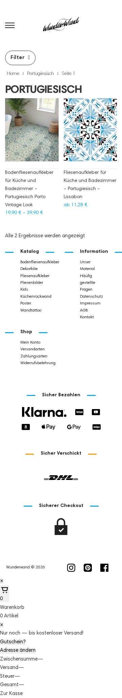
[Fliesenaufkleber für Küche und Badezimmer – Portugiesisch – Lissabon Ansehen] (90, 133)
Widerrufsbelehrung (38, 363)
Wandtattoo (30, 310)
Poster (25, 303)
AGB (84, 310)
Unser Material (87, 265)
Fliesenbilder (31, 283)
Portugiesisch (40, 74)
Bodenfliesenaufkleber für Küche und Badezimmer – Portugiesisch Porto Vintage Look (29, 188)
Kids (24, 290)
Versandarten (32, 349)
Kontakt (87, 317)
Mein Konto (30, 343)
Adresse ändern (18, 650)
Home (13, 74)
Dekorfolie (29, 269)
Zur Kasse (11, 693)
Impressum (90, 303)
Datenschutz (91, 297)
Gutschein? (13, 642)
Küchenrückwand (36, 297)
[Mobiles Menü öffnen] (10, 25)
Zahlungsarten (33, 356)
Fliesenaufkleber (34, 276)
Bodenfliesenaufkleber (38, 262)
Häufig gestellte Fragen (87, 283)
